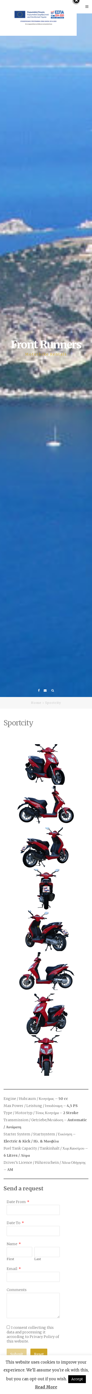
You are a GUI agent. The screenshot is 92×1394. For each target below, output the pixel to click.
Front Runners (46, 344)
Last (37, 1259)
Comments (17, 1290)
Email (12, 1268)
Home (36, 703)
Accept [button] (77, 1379)
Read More (46, 1387)
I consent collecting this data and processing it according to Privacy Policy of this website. (33, 1334)
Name (12, 1244)
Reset (39, 1354)
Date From (16, 1202)
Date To (13, 1223)
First (10, 1259)
